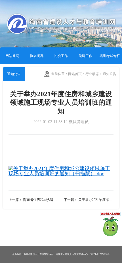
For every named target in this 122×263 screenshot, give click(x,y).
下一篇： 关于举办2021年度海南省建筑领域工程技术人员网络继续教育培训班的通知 (88, 200)
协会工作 (61, 56)
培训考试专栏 (110, 56)
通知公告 (14, 74)
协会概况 (36, 56)
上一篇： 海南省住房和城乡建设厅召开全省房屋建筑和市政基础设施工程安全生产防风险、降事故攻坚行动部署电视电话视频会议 (35, 200)
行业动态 (92, 74)
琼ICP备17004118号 (100, 254)
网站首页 (12, 56)
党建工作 (85, 56)
